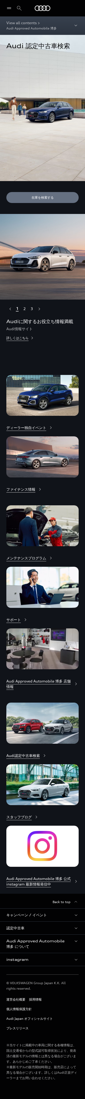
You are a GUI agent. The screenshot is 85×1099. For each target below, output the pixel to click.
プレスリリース (17, 1028)
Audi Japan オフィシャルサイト (29, 1018)
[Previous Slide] (10, 308)
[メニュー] (10, 8)
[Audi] (42, 8)
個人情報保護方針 (19, 1009)
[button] (42, 915)
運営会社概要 (15, 999)
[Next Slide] (39, 308)
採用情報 (35, 999)
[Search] (19, 8)
